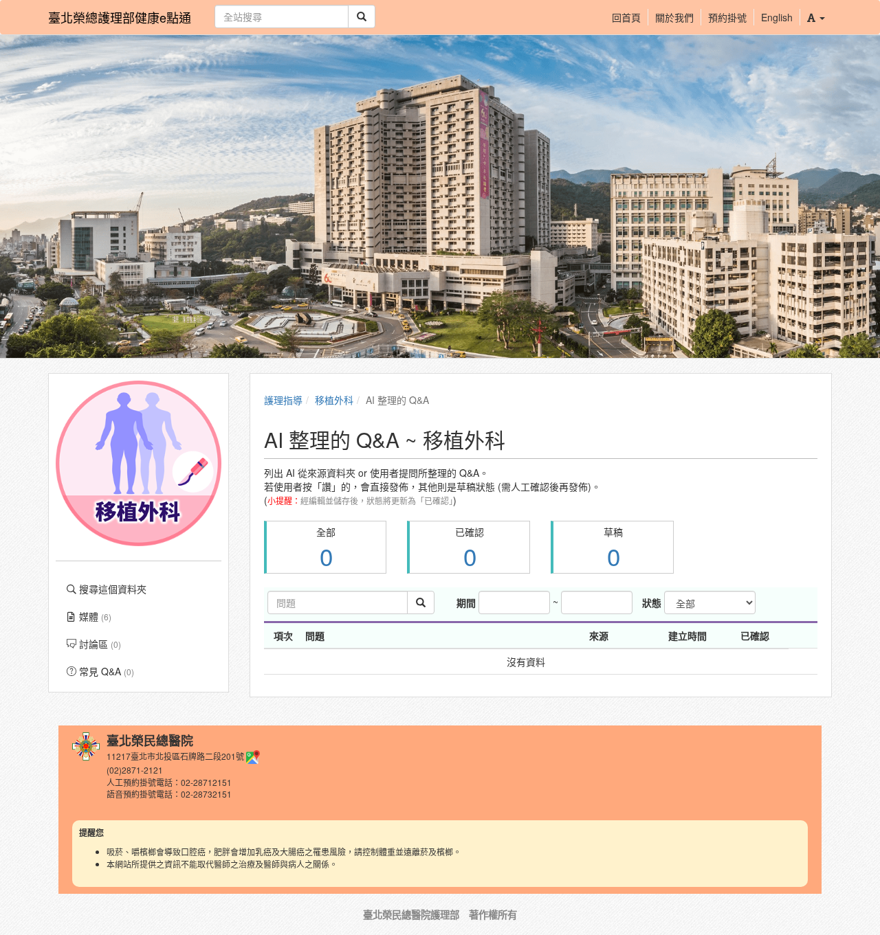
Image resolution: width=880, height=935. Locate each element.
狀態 (651, 602)
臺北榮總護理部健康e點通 (119, 17)
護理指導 (283, 400)
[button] (816, 17)
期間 (466, 602)
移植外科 (334, 400)
